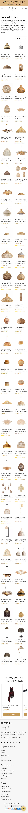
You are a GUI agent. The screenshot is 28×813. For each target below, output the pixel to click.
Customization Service (6, 773)
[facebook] (2, 742)
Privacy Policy (4, 794)
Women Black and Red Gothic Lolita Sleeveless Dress (11, 706)
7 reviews (23, 143)
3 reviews (9, 479)
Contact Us (3, 753)
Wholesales (4, 768)
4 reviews (9, 289)
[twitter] (5, 742)
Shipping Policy (5, 786)
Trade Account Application (7, 771)
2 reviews (9, 80)
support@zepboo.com (6, 740)
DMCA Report (7, 806)
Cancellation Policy (5, 791)
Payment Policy (5, 796)
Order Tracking (5, 755)
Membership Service (6, 776)
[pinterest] (14, 742)
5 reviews (23, 479)
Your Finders (4, 778)
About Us (3, 750)
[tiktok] (20, 742)
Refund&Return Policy (6, 789)
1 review (22, 245)
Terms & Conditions (6, 799)
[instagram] (11, 742)
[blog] (17, 742)
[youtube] (8, 742)
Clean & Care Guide (6, 760)
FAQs (2, 758)
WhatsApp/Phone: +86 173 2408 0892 (11, 738)
